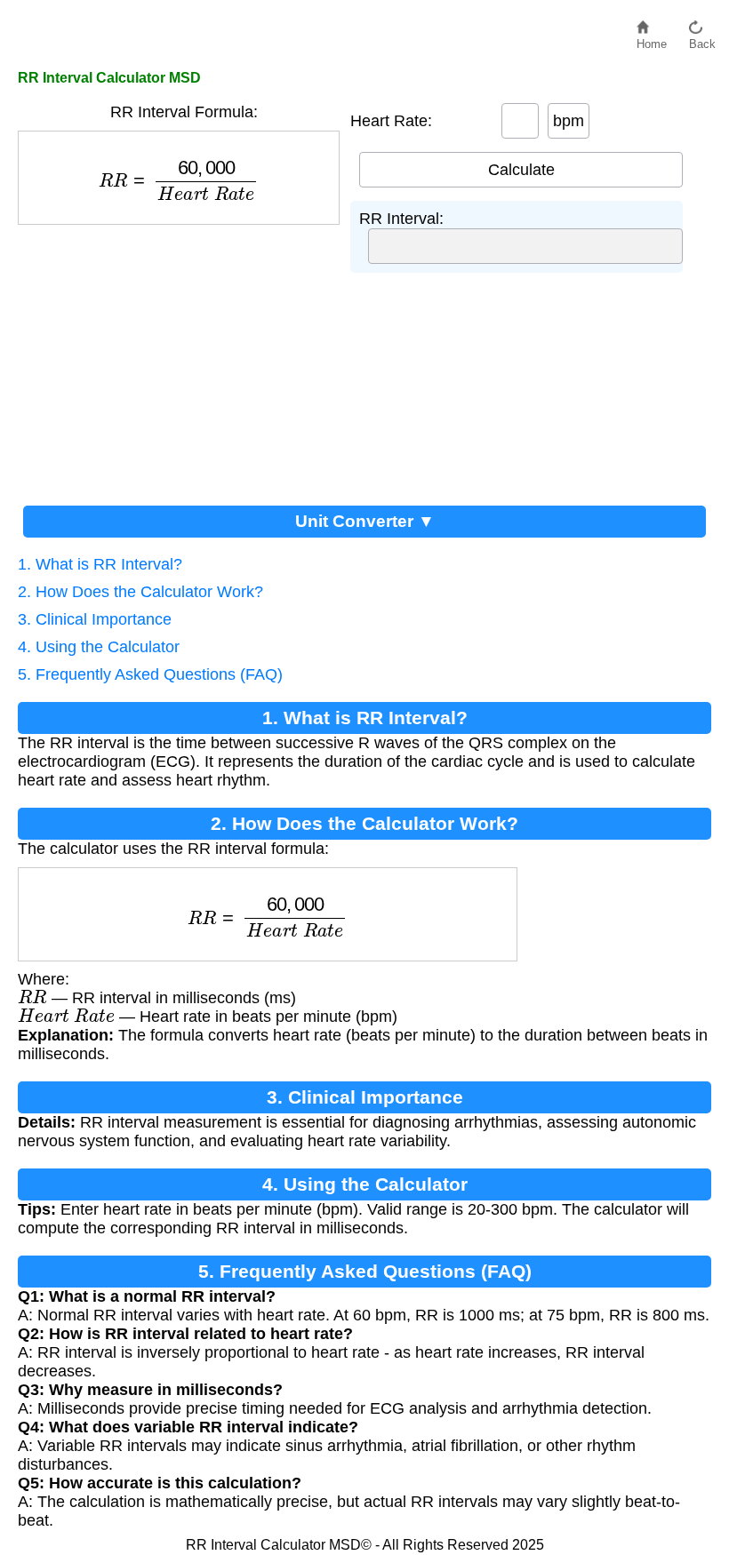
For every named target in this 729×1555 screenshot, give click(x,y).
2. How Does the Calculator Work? (140, 592)
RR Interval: (401, 218)
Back (702, 39)
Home (652, 39)
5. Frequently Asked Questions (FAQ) (150, 674)
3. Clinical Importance (95, 619)
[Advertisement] (184, 358)
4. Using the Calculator (99, 647)
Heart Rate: (391, 121)
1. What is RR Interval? (100, 564)
